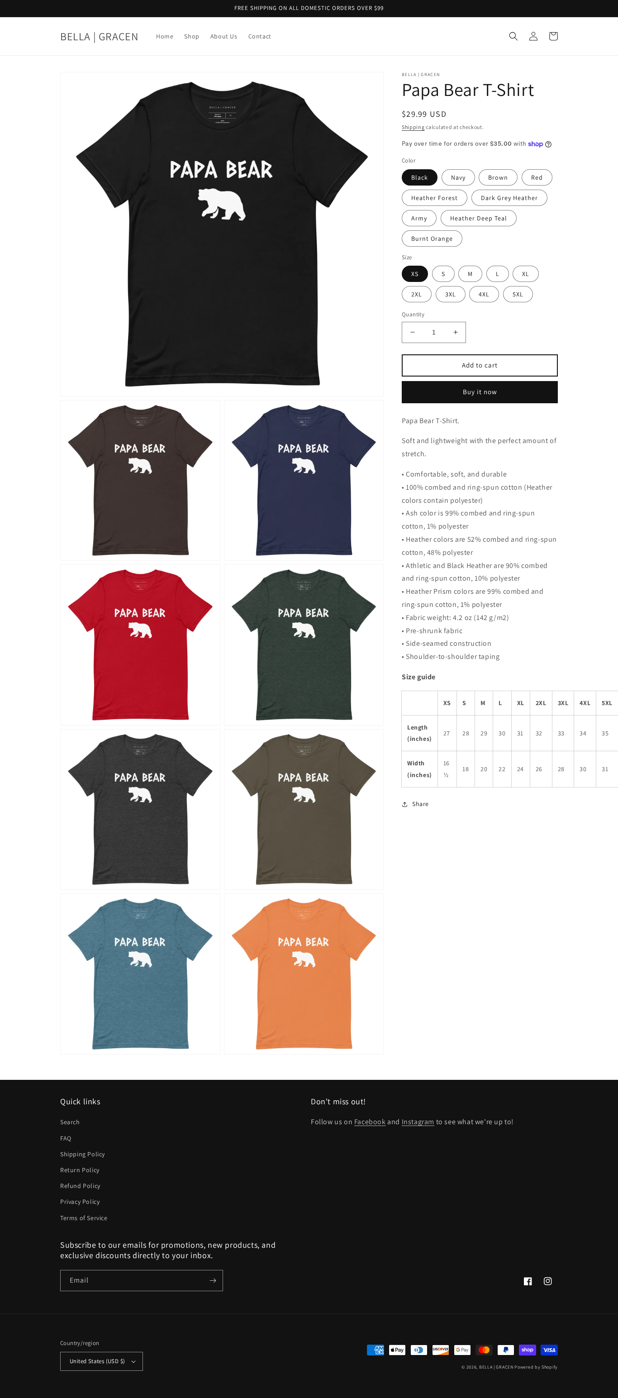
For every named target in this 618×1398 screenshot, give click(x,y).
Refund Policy (80, 1186)
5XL (518, 294)
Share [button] (420, 804)
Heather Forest (434, 198)
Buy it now (480, 391)
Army (419, 218)
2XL (416, 294)
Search (70, 1122)
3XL (450, 294)
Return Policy (80, 1170)
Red (537, 177)
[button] (513, 36)
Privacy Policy (80, 1202)
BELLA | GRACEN (496, 1367)
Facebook (370, 1121)
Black (419, 177)
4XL (484, 294)
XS (414, 274)
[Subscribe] (213, 1280)
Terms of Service (84, 1218)
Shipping (413, 127)
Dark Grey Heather (509, 198)
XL (525, 274)
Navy (458, 177)
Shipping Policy (82, 1154)
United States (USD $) (97, 1361)
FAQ (65, 1138)
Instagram (418, 1121)
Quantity (413, 314)
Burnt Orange (432, 238)
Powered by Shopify (536, 1367)
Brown (498, 177)
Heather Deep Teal (478, 218)
